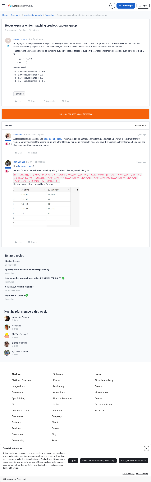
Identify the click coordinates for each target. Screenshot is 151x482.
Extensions (17, 392)
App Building (18, 398)
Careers (55, 428)
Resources (17, 416)
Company (57, 416)
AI (13, 404)
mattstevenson (20, 39)
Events (98, 386)
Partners (16, 422)
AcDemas (16, 325)
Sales (56, 404)
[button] (3, 6)
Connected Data (20, 410)
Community (16, 15)
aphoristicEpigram (20, 317)
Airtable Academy (104, 380)
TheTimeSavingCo (20, 334)
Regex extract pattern (15, 295)
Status (55, 440)
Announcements (12, 290)
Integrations (18, 386)
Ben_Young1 (19, 161)
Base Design (10, 264)
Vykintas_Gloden (20, 351)
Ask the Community (33, 15)
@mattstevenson (25, 166)
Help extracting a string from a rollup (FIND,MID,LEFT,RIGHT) (33, 278)
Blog (54, 434)
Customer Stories (104, 404)
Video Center (101, 392)
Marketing (58, 386)
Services (16, 428)
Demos (98, 398)
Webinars (99, 410)
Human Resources (63, 398)
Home (5, 15)
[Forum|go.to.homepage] (20, 6)
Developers (17, 434)
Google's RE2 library (53, 138)
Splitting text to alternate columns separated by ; (27, 269)
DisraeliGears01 (19, 342)
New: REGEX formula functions (19, 286)
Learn (98, 374)
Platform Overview (21, 380)
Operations (59, 392)
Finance (57, 410)
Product (57, 380)
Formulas (49, 15)
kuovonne (17, 134)
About (55, 422)
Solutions (58, 374)
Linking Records (12, 261)
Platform (16, 374)
